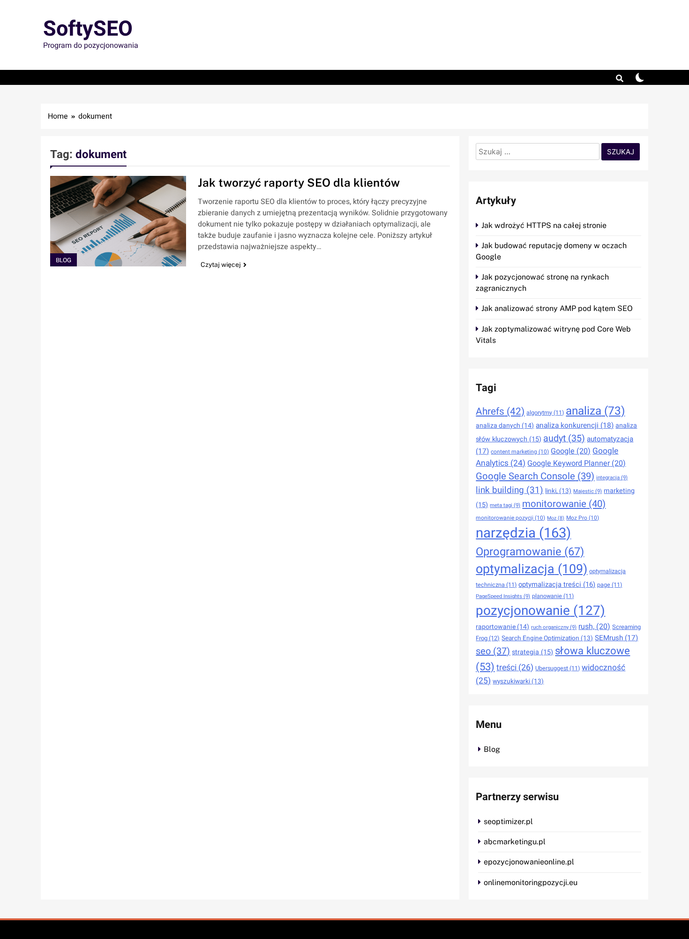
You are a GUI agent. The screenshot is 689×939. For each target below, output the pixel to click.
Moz (555, 518)
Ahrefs (500, 411)
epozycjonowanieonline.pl (529, 861)
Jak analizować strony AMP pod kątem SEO (557, 308)
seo (493, 651)
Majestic (587, 491)
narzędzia (523, 533)
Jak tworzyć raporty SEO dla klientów (299, 182)
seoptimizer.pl (508, 821)
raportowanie (502, 627)
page (609, 585)
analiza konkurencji (575, 425)
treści (514, 667)
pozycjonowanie (540, 611)
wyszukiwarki (518, 681)
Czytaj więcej (221, 264)
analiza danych (505, 426)
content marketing (520, 451)
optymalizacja (531, 569)
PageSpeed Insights (503, 596)
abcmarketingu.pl (515, 841)
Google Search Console (535, 477)
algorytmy (545, 413)
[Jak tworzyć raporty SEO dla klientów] (118, 221)
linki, (558, 491)
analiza (595, 411)
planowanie (553, 596)
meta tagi (505, 505)
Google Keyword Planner (576, 463)
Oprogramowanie (530, 552)
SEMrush (616, 638)
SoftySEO (88, 29)
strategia (532, 652)
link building (509, 490)
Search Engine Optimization (547, 638)
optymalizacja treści (556, 584)
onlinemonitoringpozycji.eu (530, 882)
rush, (594, 626)
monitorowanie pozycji (510, 518)
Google (571, 451)
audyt (564, 438)
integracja (612, 478)
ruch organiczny (554, 627)
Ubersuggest (557, 668)
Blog (63, 260)
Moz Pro (582, 518)
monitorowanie (564, 504)
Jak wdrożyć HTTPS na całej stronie (544, 225)
